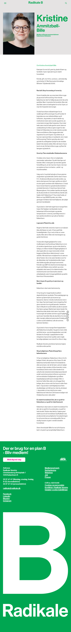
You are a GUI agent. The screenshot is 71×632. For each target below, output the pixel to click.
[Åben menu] (5, 3)
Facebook (7, 494)
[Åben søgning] (66, 3)
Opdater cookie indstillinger (56, 490)
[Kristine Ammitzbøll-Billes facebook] (67, 314)
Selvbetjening (50, 470)
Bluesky (6, 498)
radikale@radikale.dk (11, 488)
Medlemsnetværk (52, 468)
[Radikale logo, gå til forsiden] (36, 3)
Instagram (7, 501)
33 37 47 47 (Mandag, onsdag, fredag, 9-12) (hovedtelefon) (18, 480)
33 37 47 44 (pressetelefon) (14, 484)
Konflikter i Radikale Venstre (56, 487)
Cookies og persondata (54, 485)
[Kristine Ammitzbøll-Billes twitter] (67, 317)
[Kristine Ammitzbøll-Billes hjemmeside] (67, 312)
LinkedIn (6, 496)
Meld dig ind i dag (14, 460)
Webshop (49, 473)
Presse (48, 477)
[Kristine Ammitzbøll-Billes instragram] (67, 320)
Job (46, 475)
